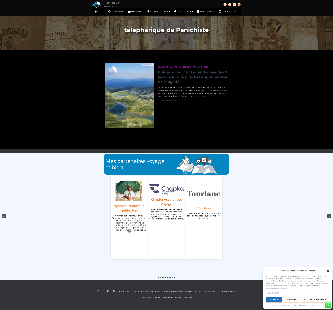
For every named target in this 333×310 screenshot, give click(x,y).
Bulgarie (175, 66)
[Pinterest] (239, 4)
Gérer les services (273, 293)
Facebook (103, 291)
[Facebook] (229, 4)
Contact (226, 11)
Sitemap (188, 298)
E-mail (113, 290)
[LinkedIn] (234, 4)
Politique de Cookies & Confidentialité (282, 305)
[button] (327, 271)
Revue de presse (207, 11)
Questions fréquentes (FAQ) (147, 291)
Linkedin (108, 291)
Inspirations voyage (159, 11)
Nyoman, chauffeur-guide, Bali (129, 208)
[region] (166, 216)
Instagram (98, 291)
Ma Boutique (137, 11)
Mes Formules (117, 11)
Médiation (210, 291)
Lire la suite (202, 96)
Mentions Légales (227, 291)
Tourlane (204, 208)
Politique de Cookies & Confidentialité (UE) (161, 298)
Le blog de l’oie (184, 11)
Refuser (292, 299)
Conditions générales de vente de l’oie (182, 291)
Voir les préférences (315, 299)
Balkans (163, 66)
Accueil (100, 11)
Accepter (274, 299)
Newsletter (124, 291)
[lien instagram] (225, 4)
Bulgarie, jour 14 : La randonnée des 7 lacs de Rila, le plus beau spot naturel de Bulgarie (192, 77)
